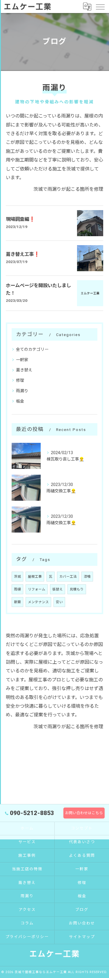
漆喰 (87, 577)
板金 (20, 401)
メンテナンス (38, 602)
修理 (20, 380)
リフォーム (36, 589)
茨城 (17, 577)
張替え (57, 589)
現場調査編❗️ (20, 219)
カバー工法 (68, 577)
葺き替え (24, 370)
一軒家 (22, 359)
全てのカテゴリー (32, 349)
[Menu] (100, 6)
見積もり (77, 589)
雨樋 (17, 589)
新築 (17, 602)
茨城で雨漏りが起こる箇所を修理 (68, 189)
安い (59, 602)
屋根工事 (35, 577)
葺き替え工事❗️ (23, 254)
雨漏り (22, 390)
